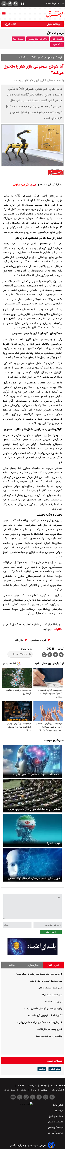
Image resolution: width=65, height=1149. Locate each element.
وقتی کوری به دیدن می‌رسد (49, 1036)
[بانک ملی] (33, 954)
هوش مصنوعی (38, 640)
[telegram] (61, 655)
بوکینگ (41, 1069)
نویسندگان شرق (56, 1127)
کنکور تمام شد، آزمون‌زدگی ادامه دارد (45, 1015)
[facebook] (49, 655)
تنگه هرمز (57, 44)
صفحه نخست (57, 1085)
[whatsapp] (44, 654)
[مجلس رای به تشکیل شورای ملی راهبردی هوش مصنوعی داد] (32, 795)
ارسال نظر (50, 931)
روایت (33, 1090)
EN (15, 4)
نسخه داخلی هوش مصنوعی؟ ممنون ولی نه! (36, 774)
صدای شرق (10, 1090)
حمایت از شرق (56, 1116)
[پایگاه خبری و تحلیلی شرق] (54, 14)
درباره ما (59, 1111)
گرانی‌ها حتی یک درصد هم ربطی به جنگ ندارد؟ (39, 974)
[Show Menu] (3, 12)
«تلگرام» (57, 629)
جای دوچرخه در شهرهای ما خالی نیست (43, 1008)
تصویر (23, 1090)
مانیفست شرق (56, 1122)
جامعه (43, 1085)
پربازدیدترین (32, 965)
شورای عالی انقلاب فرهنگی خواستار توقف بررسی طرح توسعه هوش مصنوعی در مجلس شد (34, 878)
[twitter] (55, 655)
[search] (4, 3)
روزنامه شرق (53, 24)
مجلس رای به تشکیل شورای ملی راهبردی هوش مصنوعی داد (34, 809)
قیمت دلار (57, 39)
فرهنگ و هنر (54, 57)
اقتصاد (20, 1085)
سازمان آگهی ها (56, 1133)
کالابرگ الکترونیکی (38, 39)
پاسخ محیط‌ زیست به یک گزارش (46, 981)
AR (10, 4)
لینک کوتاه (26, 649)
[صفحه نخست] (21, 3)
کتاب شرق (11, 24)
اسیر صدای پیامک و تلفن (50, 988)
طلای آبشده (55, 1069)
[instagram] (45, 1097)
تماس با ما (58, 1105)
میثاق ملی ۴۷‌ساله (53, 1001)
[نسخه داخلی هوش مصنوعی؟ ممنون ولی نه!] (32, 761)
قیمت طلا (18, 39)
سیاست (32, 1085)
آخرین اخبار (53, 965)
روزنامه (11, 965)
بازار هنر (19, 640)
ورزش (44, 1090)
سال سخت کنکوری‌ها (52, 995)
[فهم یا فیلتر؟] (32, 830)
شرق (33, 184)
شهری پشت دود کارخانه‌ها (49, 1029)
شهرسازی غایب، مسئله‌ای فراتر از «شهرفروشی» (39, 1022)
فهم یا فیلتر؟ (53, 844)
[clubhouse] (19, 1097)
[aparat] (26, 1097)
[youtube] (13, 1097)
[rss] (52, 1097)
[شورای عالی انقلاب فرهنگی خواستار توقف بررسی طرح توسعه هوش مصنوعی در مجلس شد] (32, 865)
